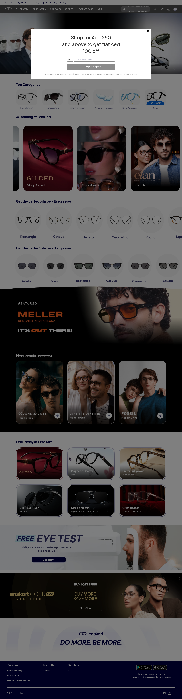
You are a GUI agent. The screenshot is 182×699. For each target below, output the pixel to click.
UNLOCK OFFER (91, 67)
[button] (148, 32)
